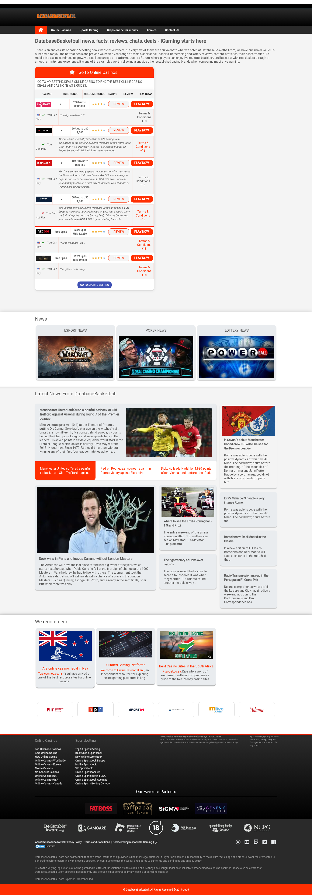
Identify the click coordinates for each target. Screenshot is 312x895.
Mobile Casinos (44, 768)
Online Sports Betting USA (90, 775)
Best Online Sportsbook (88, 752)
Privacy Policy (74, 842)
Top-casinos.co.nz (50, 673)
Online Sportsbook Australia (91, 779)
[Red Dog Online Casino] (43, 231)
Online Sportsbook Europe (90, 760)
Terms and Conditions (97, 842)
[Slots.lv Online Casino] (43, 104)
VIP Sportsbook (84, 768)
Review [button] (119, 104)
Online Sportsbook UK (87, 772)
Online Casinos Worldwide (50, 760)
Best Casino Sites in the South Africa (186, 666)
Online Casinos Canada (48, 783)
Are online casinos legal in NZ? (65, 668)
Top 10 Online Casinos (48, 749)
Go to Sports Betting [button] (94, 284)
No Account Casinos (47, 772)
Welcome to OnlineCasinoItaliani (122, 670)
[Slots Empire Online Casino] (43, 257)
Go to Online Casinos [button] (98, 72)
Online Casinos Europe (48, 764)
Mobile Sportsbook (85, 764)
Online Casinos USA (46, 779)
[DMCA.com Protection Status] (45, 845)
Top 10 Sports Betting (87, 749)
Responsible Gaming (140, 842)
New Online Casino (46, 756)
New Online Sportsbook (88, 756)
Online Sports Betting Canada (92, 783)
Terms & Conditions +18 (143, 146)
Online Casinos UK (45, 775)
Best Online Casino (46, 752)
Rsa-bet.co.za (172, 671)
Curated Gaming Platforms (125, 665)
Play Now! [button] (141, 104)
